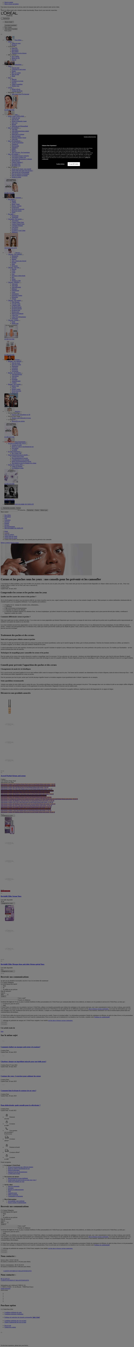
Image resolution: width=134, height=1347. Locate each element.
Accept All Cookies (73, 164)
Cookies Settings (60, 163)
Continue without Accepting (90, 136)
